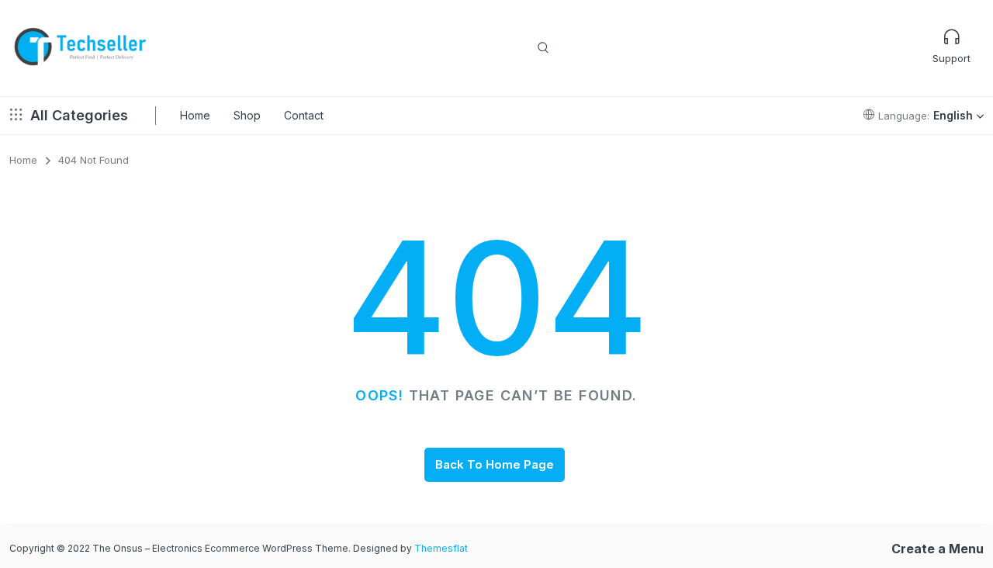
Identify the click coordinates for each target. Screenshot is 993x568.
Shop (247, 115)
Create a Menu (937, 548)
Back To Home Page (494, 464)
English (953, 115)
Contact (304, 115)
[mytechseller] (81, 48)
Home (195, 115)
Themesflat (441, 548)
